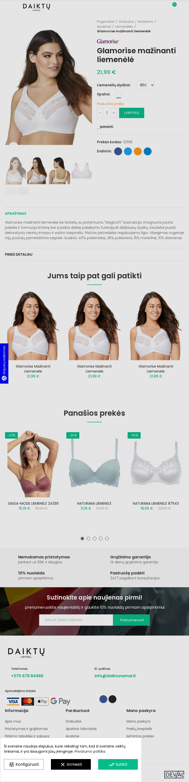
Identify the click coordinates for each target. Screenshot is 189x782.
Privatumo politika (90, 751)
